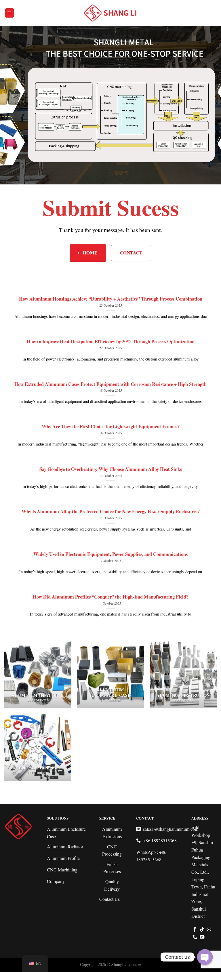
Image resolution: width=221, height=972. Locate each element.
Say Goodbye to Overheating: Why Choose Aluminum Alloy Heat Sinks (110, 469)
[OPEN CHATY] (205, 957)
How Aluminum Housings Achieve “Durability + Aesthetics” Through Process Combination (110, 299)
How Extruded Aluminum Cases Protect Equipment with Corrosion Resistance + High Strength (110, 384)
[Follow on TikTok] (202, 929)
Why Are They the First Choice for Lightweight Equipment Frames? (111, 426)
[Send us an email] (209, 929)
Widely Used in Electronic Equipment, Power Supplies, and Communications (110, 554)
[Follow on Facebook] (195, 929)
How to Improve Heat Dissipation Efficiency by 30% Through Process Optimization (111, 341)
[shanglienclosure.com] (110, 13)
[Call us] (195, 937)
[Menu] (9, 13)
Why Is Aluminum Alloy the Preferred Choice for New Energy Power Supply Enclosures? (111, 511)
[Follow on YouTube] (202, 937)
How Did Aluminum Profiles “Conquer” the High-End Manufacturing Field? (110, 597)
